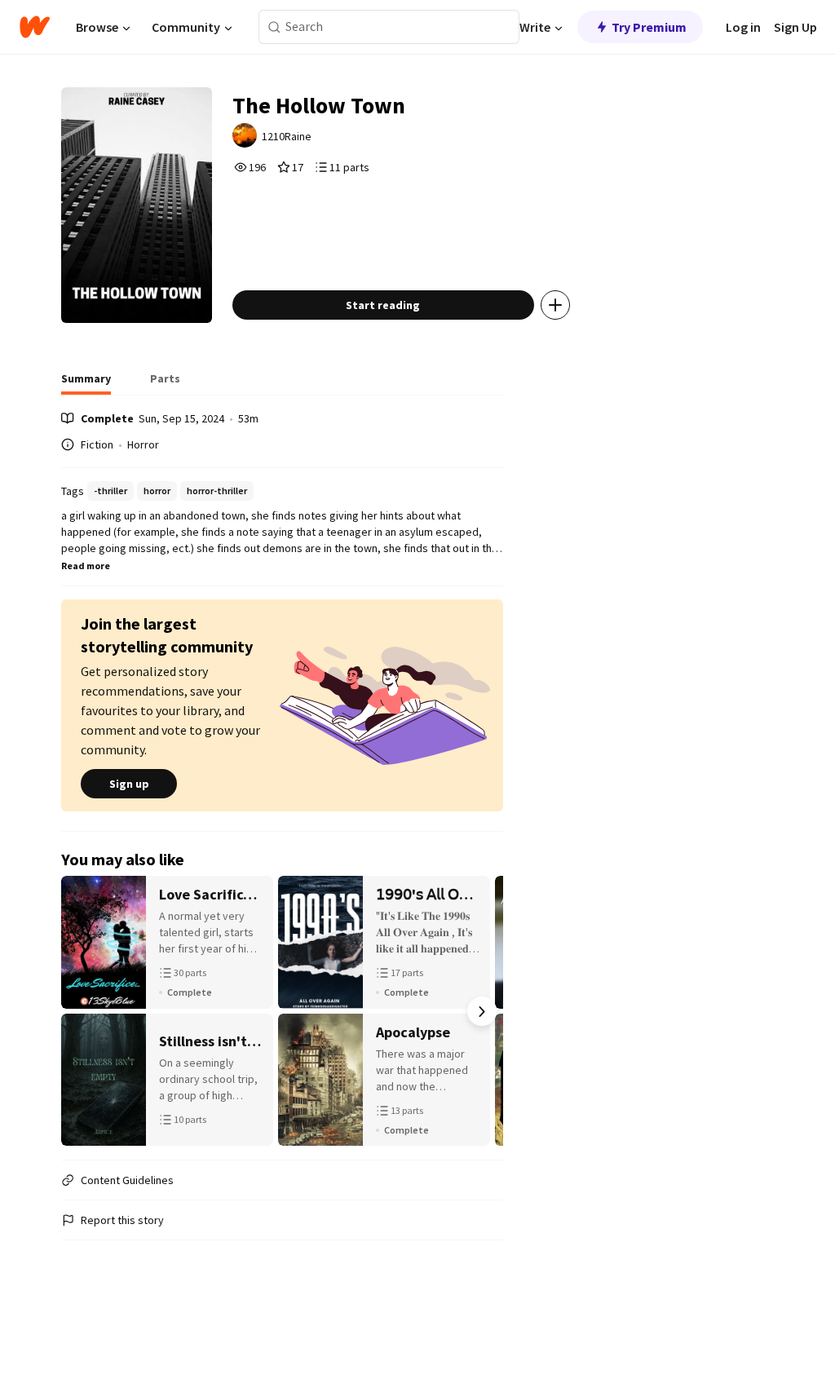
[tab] (86, 383)
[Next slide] (482, 1011)
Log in (743, 27)
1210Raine (286, 136)
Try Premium (649, 27)
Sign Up (795, 27)
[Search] (274, 27)
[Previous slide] (82, 1011)
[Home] (35, 26)
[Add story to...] (555, 305)
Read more (85, 565)
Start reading (383, 305)
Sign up (129, 783)
